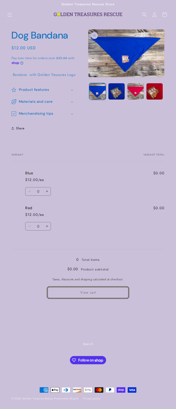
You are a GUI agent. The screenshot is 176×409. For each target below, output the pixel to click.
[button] (10, 15)
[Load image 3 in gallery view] (135, 91)
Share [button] (20, 128)
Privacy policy (91, 398)
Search (88, 344)
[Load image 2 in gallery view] (116, 91)
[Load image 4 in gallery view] (154, 91)
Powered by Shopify (66, 398)
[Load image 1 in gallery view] (97, 91)
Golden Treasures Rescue (38, 398)
